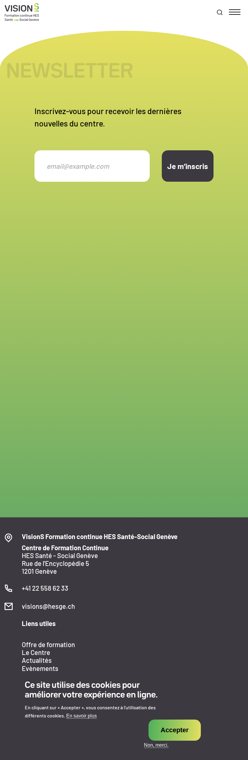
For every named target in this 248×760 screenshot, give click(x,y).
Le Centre (36, 652)
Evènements (40, 668)
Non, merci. (156, 745)
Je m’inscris (187, 166)
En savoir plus (81, 716)
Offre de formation (48, 644)
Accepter (175, 730)
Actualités (37, 660)
